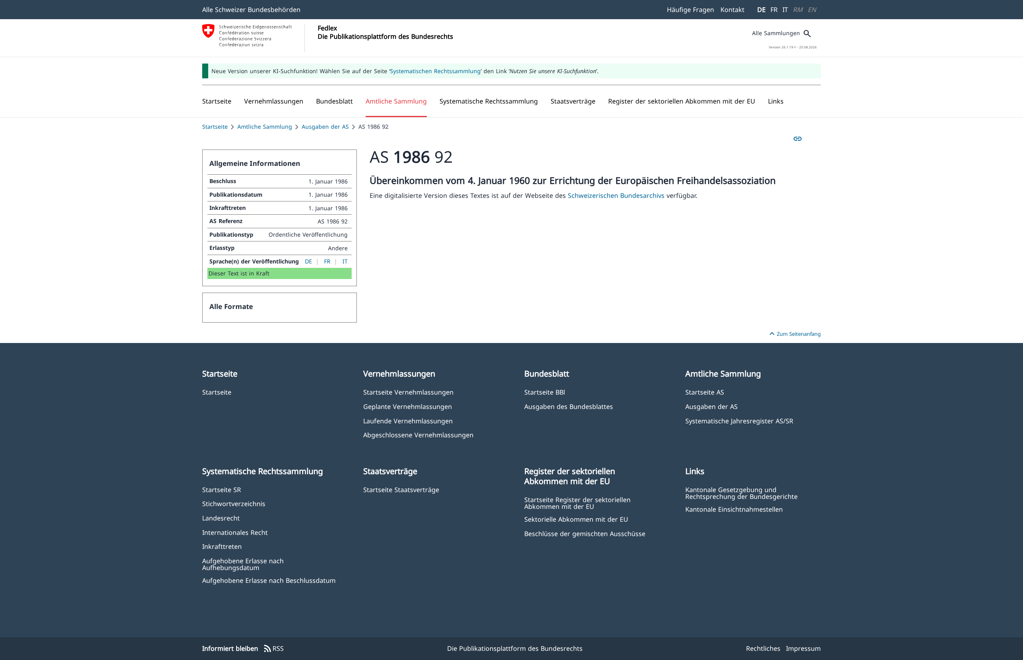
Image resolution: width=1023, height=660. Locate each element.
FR (774, 9)
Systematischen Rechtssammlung (435, 71)
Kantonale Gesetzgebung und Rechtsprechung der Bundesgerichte (741, 492)
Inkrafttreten (222, 546)
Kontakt (732, 9)
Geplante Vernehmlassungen (407, 406)
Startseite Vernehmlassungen (408, 392)
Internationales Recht (235, 532)
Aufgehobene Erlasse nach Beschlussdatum (269, 580)
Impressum (803, 648)
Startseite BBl (544, 392)
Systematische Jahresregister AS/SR (739, 421)
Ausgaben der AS (325, 126)
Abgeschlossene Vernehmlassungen (418, 435)
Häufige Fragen (690, 9)
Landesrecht (221, 518)
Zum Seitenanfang (794, 334)
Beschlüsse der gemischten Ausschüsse (584, 533)
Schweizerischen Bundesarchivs (617, 195)
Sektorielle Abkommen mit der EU (576, 519)
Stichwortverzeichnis (233, 503)
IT (785, 9)
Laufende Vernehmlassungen (408, 421)
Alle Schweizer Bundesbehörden (251, 9)
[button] (274, 101)
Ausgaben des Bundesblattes (568, 406)
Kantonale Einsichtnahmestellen (734, 509)
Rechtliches (763, 648)
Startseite (215, 126)
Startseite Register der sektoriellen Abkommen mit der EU (577, 502)
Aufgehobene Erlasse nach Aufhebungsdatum (243, 564)
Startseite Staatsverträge (401, 489)
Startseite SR (221, 489)
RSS (273, 649)
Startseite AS (704, 392)
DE (761, 9)
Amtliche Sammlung (264, 126)
